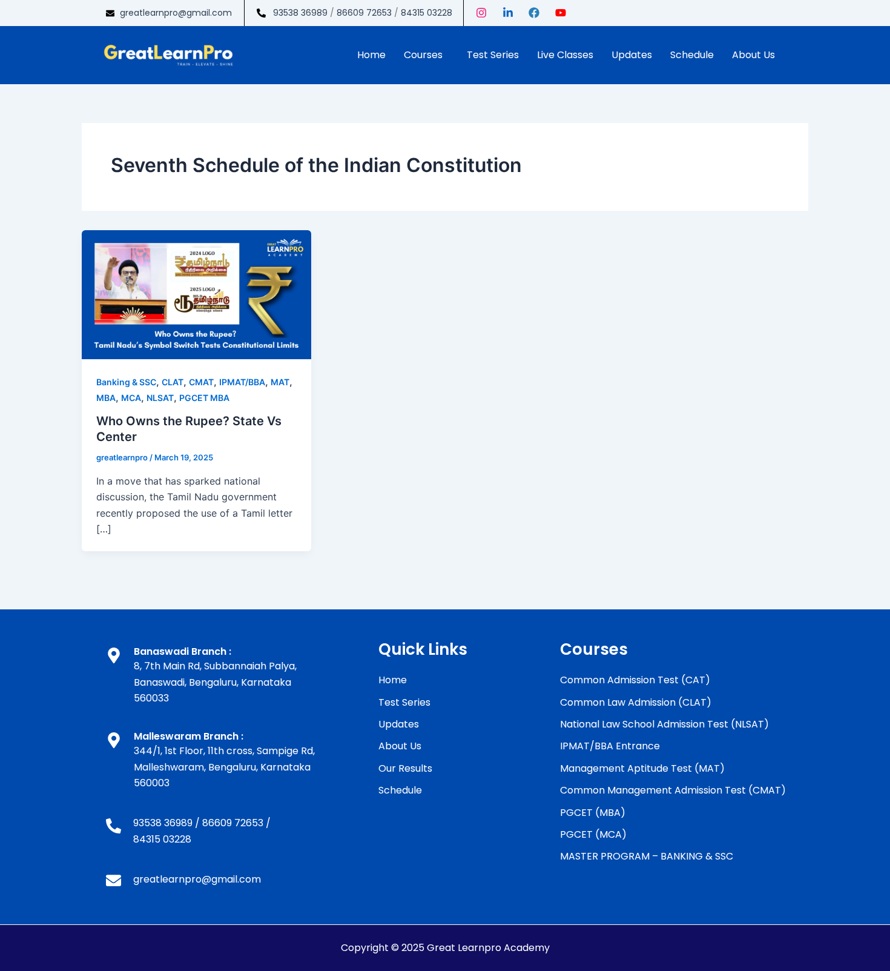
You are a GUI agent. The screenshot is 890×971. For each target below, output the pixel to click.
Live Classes (565, 55)
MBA (106, 398)
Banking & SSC (126, 382)
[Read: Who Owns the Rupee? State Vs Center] (196, 294)
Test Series (493, 55)
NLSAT (160, 398)
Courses (423, 55)
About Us (753, 55)
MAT (280, 382)
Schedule (692, 55)
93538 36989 (300, 13)
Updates (631, 55)
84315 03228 (426, 13)
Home (371, 55)
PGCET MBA (204, 398)
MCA (131, 398)
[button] (426, 55)
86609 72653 (364, 13)
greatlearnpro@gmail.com (176, 13)
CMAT (201, 382)
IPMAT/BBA (242, 382)
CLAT (172, 382)
